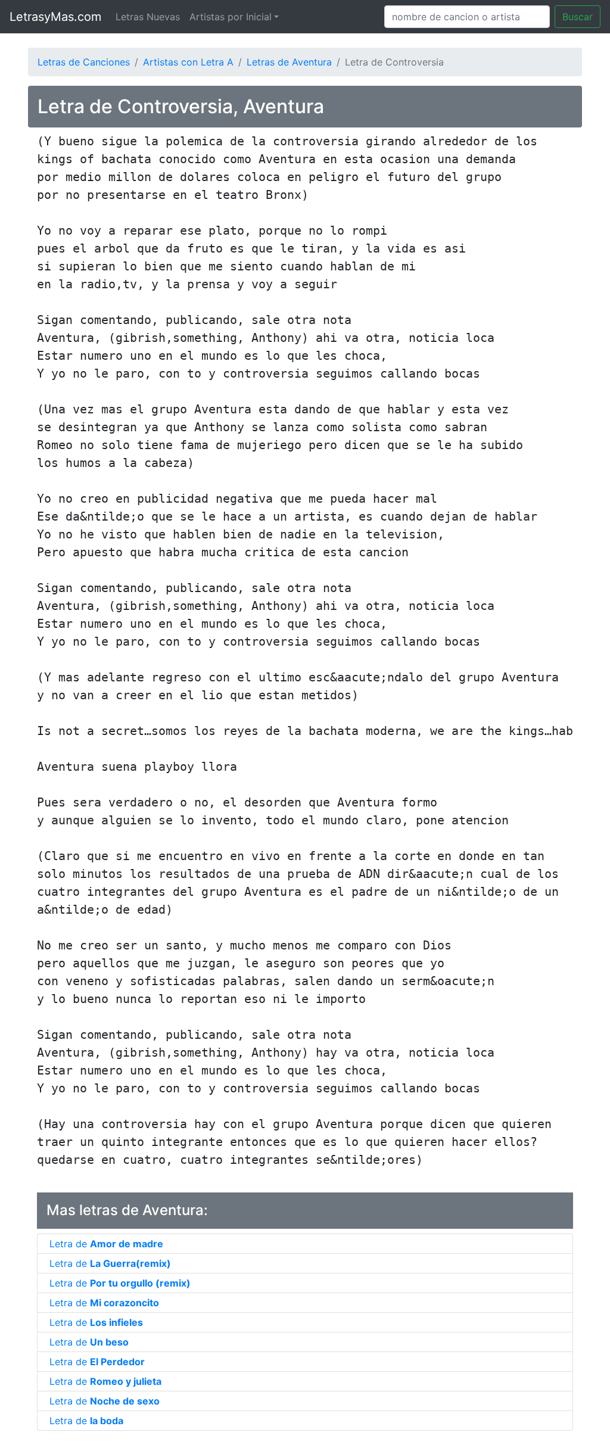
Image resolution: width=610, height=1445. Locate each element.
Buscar (577, 17)
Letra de (106, 1244)
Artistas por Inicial (230, 17)
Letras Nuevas (148, 17)
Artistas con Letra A (188, 62)
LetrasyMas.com (55, 17)
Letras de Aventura (289, 62)
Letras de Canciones (84, 62)
